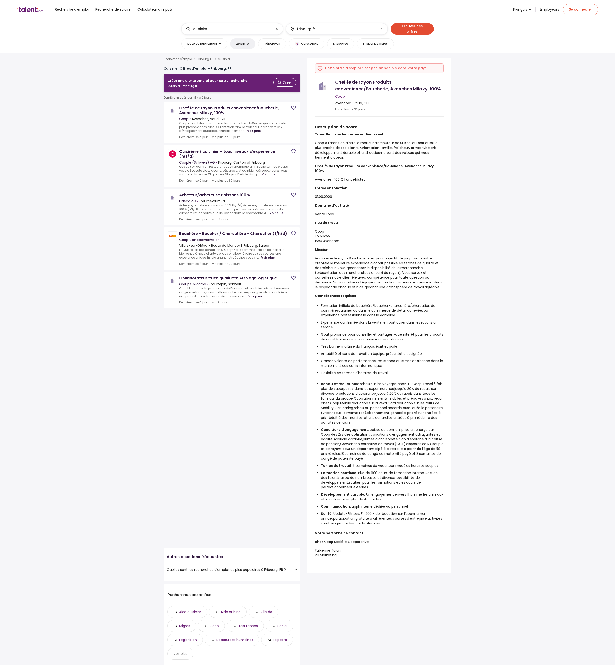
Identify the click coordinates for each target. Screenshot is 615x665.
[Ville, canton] (332, 28)
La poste (280, 639)
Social (282, 625)
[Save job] (293, 108)
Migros (184, 625)
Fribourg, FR (205, 59)
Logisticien (188, 639)
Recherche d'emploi (178, 59)
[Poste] (228, 28)
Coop (214, 625)
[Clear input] (277, 28)
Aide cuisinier (190, 612)
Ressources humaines (234, 639)
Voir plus (254, 131)
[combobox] (232, 28)
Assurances (248, 625)
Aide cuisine (231, 612)
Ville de (266, 612)
